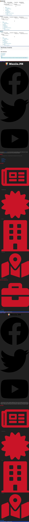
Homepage (3, 155)
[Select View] (2, 56)
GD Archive (4, 51)
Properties (2, 18)
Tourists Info (20, 155)
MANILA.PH (1, 31)
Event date (2, 53)
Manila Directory (7, 12)
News (5, 2)
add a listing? (25, 57)
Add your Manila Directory (7, 27)
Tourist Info (16, 2)
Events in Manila (9, 2)
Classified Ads (21, 2)
